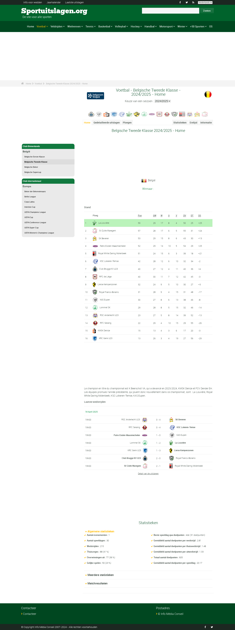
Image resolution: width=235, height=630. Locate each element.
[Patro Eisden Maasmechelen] (152, 114)
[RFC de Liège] (159, 114)
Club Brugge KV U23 (108, 268)
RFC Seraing (105, 322)
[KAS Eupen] (99, 114)
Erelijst (193, 122)
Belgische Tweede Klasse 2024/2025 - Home (67, 83)
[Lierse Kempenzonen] (136, 114)
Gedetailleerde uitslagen (107, 122)
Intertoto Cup (29, 207)
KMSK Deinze (104, 330)
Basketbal (104, 26)
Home (30, 26)
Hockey (135, 26)
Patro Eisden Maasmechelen (113, 245)
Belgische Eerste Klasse (34, 157)
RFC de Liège (105, 276)
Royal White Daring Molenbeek (112, 253)
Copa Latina (29, 202)
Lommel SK (105, 307)
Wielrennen (74, 26)
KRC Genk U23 (105, 338)
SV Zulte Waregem (107, 230)
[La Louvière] (129, 114)
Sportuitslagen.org (34, 11)
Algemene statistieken (101, 531)
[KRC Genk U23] (114, 114)
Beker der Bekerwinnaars (35, 191)
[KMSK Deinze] (106, 114)
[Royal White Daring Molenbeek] (182, 114)
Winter (181, 26)
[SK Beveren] (197, 114)
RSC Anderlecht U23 (109, 315)
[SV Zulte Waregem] (205, 114)
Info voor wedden (32, 2)
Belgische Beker (31, 167)
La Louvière (103, 222)
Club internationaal (32, 181)
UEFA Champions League (35, 212)
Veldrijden (56, 26)
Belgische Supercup (32, 172)
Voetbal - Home (30, 139)
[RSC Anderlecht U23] (189, 114)
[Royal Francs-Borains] (174, 114)
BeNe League (30, 197)
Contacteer (29, 614)
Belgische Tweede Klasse (35, 162)
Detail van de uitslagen (148, 473)
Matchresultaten (98, 583)
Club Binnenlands (31, 146)
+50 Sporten (197, 26)
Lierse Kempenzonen (107, 284)
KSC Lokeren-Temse (109, 261)
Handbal (149, 26)
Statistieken (179, 122)
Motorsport (166, 26)
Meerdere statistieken (101, 575)
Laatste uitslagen (74, 2)
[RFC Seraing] (167, 114)
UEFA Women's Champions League (39, 233)
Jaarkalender (54, 2)
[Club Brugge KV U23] (91, 114)
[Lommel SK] (144, 114)
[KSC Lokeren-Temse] (121, 114)
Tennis (89, 26)
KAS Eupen (105, 299)
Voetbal (41, 26)
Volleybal (120, 26)
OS (210, 26)
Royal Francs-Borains (109, 292)
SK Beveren (104, 238)
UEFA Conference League (35, 222)
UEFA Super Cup (31, 228)
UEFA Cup (28, 217)
